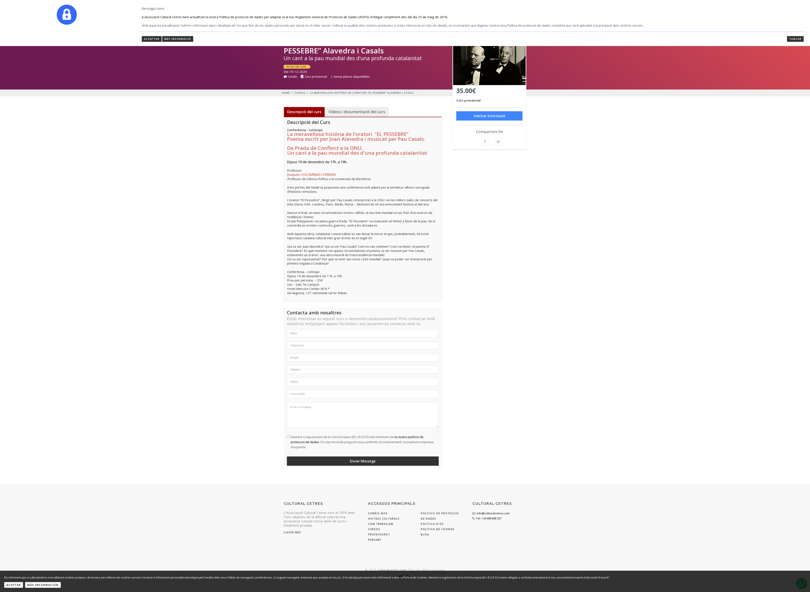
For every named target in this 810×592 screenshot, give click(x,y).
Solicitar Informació (489, 116)
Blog (425, 534)
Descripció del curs (304, 111)
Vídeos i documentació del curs (357, 111)
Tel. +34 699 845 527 (488, 518)
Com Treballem (380, 524)
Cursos (299, 93)
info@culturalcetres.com (493, 513)
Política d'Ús (432, 524)
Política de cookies (438, 529)
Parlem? (375, 540)
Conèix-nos (378, 513)
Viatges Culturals (384, 518)
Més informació (177, 39)
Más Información (43, 585)
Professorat (379, 534)
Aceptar (13, 585)
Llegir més (292, 532)
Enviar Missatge (363, 461)
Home (286, 93)
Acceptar (151, 39)
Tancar (795, 39)
